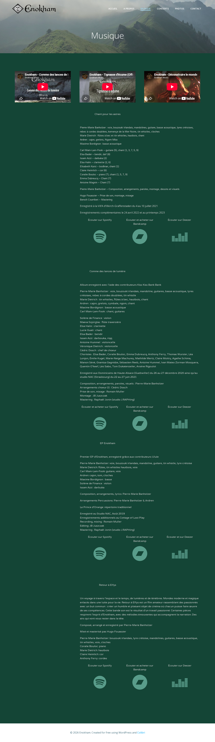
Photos (179, 8)
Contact (195, 8)
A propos (129, 8)
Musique (146, 8)
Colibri (141, 732)
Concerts (163, 8)
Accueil (112, 8)
